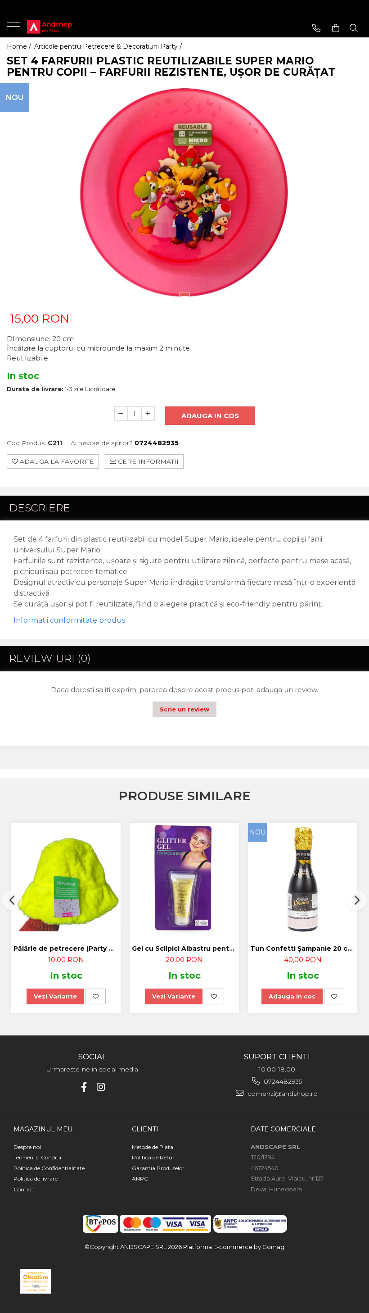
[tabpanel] (184, 195)
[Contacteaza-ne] (316, 28)
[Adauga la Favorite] (96, 996)
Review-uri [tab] (50, 658)
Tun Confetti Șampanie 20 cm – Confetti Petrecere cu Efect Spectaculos (303, 948)
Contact (24, 1189)
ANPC (140, 1178)
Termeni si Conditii (37, 1157)
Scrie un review (184, 709)
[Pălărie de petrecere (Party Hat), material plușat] (66, 879)
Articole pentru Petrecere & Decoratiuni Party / (109, 46)
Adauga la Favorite (56, 461)
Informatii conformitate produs (69, 620)
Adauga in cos (210, 415)
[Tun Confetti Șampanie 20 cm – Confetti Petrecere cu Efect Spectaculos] (302, 879)
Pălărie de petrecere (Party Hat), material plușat (67, 948)
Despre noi (27, 1147)
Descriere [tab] (39, 507)
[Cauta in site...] (353, 28)
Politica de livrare (36, 1178)
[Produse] (14, 29)
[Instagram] (101, 1087)
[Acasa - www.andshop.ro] (63, 27)
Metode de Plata (152, 1147)
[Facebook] (84, 1087)
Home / (20, 46)
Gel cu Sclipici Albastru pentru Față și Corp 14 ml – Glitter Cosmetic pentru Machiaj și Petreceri (185, 948)
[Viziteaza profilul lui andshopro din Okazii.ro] (35, 1281)
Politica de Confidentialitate (49, 1168)
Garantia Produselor (158, 1168)
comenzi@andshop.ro (282, 1094)
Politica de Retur (153, 1157)
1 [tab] (184, 294)
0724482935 (282, 1081)
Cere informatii (147, 461)
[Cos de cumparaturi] (336, 28)
